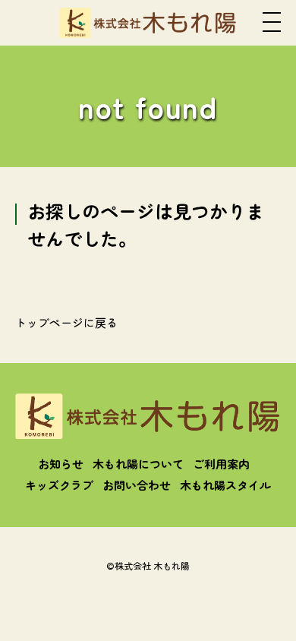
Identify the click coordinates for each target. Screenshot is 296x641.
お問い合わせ (136, 485)
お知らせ (60, 464)
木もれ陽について (138, 464)
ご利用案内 (221, 464)
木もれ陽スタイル (225, 485)
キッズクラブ (59, 485)
